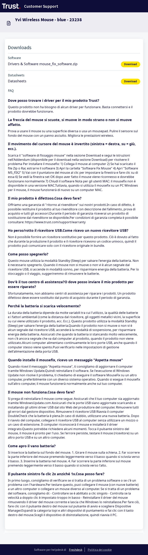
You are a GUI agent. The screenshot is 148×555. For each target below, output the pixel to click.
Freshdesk (75, 550)
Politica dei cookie (100, 550)
